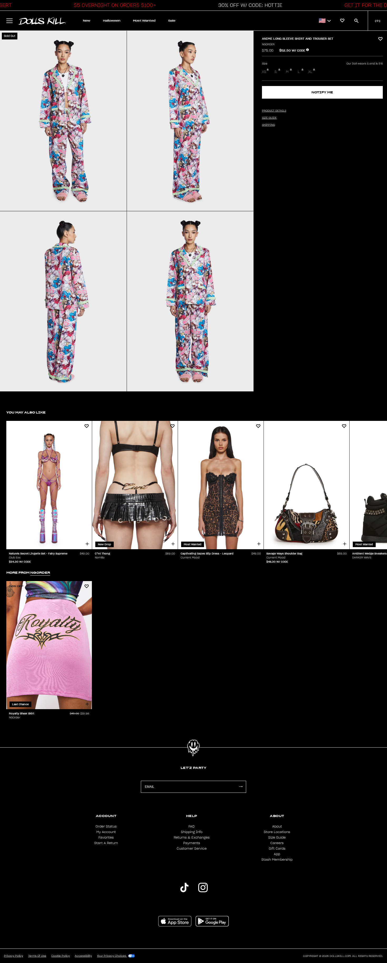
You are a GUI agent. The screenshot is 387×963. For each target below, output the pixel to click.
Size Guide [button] (269, 118)
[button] (113, 5)
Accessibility (83, 956)
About (277, 826)
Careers (277, 843)
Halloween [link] (111, 20)
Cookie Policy (60, 956)
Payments (191, 843)
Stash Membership (276, 859)
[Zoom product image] (63, 121)
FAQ (191, 826)
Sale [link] (171, 20)
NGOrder (268, 44)
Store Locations (277, 832)
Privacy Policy (13, 956)
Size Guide (277, 837)
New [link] (86, 20)
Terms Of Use (37, 956)
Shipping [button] (268, 125)
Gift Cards (277, 848)
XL (310, 71)
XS (264, 71)
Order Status (106, 826)
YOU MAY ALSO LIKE (26, 412)
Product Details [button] (274, 110)
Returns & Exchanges (192, 837)
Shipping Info (191, 832)
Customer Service (192, 848)
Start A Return (106, 843)
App (277, 854)
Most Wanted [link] (144, 20)
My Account (106, 832)
